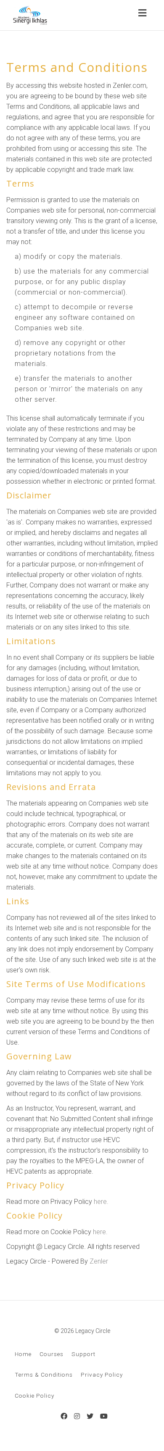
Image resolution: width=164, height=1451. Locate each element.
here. (101, 1202)
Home (23, 1354)
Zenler (99, 1261)
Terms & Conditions (44, 1374)
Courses (51, 1354)
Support (83, 1354)
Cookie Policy (34, 1395)
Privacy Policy (102, 1374)
